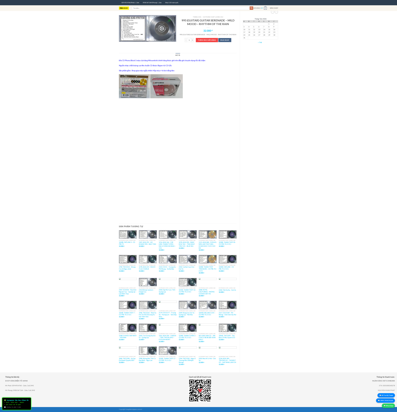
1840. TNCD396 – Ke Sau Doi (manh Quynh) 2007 (127, 359)
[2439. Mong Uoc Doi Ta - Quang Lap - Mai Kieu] (188, 305)
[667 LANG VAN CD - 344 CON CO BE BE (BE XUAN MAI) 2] (208, 328)
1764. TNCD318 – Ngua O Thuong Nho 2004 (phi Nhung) (187, 360)
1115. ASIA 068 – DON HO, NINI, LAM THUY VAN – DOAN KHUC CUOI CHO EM (208, 245)
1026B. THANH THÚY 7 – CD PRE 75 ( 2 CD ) (127, 314)
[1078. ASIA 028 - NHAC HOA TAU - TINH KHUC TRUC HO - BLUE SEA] (188, 234)
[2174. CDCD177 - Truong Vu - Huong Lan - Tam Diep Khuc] (168, 305)
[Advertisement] (178, 125)
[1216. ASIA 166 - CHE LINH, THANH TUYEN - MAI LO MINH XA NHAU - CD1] (168, 234)
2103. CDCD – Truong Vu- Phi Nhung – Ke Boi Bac (167, 268)
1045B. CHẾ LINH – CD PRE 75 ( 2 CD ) (226, 268)
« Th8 (260, 42)
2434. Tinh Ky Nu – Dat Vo (227, 290)
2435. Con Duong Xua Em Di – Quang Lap (147, 336)
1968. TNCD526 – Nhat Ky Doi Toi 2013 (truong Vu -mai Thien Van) (147, 314)
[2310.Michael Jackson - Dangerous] (148, 282)
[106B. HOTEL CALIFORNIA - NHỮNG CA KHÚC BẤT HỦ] (208, 282)
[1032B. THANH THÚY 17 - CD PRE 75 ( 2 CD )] (168, 350)
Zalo (137, 2)
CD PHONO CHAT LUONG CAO (213, 17)
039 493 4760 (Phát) (128, 2)
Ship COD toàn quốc (171, 2)
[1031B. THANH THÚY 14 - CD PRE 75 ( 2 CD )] (188, 282)
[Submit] (251, 8)
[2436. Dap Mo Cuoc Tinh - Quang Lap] (168, 282)
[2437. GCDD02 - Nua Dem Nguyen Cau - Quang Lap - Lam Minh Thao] (128, 282)
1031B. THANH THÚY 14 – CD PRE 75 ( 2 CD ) (187, 291)
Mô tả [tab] (177, 55)
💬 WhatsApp (388, 406)
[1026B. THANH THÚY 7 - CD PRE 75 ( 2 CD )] (128, 305)
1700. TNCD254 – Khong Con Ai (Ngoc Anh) (127, 268)
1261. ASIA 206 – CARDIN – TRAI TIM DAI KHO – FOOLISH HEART (167, 337)
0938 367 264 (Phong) (150, 2)
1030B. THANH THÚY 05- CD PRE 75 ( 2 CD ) (227, 243)
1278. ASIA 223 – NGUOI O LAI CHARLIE (147, 268)
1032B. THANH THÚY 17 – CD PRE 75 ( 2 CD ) (167, 359)
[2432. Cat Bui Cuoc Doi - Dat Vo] (188, 259)
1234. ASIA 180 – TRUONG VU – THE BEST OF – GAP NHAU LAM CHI (227, 360)
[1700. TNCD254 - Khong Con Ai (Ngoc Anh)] (128, 259)
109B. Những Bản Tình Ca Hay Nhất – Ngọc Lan (147, 359)
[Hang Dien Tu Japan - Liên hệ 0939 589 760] (124, 8)
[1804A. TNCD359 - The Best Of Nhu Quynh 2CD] (228, 328)
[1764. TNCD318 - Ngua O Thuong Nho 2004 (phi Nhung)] (188, 350)
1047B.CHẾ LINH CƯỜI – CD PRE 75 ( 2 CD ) (207, 314)
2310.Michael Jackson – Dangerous (146, 291)
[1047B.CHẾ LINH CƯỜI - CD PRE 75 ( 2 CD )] (208, 305)
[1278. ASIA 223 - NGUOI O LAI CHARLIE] (148, 259)
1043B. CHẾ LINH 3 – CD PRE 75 (127, 243)
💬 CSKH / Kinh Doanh (385, 400)
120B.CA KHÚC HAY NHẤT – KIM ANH (128, 336)
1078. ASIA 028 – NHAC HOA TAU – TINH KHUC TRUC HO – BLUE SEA (187, 244)
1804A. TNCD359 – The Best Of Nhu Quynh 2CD (227, 336)
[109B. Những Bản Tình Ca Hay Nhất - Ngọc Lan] (148, 350)
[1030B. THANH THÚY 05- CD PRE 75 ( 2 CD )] (228, 234)
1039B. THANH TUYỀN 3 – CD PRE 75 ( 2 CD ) (187, 336)
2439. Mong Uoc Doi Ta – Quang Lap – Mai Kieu (187, 314)
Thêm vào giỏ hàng (207, 40)
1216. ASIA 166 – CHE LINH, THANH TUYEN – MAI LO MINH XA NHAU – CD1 (167, 245)
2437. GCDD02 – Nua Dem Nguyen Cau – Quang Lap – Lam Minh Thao (127, 292)
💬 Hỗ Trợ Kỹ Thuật (386, 395)
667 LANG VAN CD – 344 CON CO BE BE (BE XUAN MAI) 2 (207, 337)
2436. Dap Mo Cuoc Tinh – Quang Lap (167, 291)
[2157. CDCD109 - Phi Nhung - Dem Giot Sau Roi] (228, 305)
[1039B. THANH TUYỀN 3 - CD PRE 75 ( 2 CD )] (188, 328)
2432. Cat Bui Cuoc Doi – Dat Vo (187, 268)
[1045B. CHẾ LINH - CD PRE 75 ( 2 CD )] (228, 259)
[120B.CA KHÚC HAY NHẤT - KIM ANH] (128, 328)
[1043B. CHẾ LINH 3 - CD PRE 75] (128, 234)
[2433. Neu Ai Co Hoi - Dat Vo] (208, 350)
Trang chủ (197, 17)
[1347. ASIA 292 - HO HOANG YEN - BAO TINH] (148, 234)
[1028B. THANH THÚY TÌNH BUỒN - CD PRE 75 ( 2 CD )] (208, 259)
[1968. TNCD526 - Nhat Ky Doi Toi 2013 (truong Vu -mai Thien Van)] (148, 305)
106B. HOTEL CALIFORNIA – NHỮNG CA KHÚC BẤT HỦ (207, 292)
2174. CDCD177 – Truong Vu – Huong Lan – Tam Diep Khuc (168, 314)
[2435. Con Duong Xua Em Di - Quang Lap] (148, 328)
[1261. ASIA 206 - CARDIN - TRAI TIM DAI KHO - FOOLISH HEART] (168, 328)
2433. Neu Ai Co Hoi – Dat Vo (207, 359)
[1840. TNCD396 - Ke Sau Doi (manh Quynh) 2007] (128, 350)
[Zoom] (122, 39)
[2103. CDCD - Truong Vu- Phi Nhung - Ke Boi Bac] (168, 259)
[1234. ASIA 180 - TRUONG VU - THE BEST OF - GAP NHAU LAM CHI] (228, 350)
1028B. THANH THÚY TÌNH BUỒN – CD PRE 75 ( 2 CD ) (207, 269)
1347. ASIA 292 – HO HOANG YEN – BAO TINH (147, 243)
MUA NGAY (224, 40)
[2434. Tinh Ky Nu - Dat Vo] (228, 282)
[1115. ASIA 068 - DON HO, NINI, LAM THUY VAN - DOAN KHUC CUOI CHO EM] (208, 234)
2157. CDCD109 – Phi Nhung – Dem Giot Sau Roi (227, 314)
